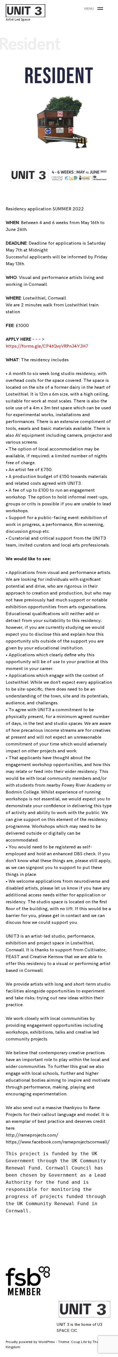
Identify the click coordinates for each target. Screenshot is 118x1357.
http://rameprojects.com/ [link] (32, 1135)
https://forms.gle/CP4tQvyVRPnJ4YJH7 (47, 346)
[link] (57, 1142)
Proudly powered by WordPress (31, 1342)
